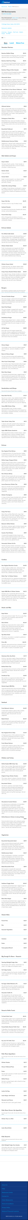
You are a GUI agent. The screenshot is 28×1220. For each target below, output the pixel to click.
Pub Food (15, 32)
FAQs (3, 1188)
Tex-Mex (8, 33)
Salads (21, 32)
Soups (3, 33)
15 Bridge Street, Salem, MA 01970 (11, 24)
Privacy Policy (6, 1207)
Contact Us (5, 1196)
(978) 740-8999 (7, 14)
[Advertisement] (14, 1171)
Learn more (15, 17)
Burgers (10, 32)
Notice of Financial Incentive (10, 1211)
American (4, 32)
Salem (10, 6)
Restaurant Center (7, 1192)
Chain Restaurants (7, 1200)
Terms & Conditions (8, 1203)
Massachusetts (5, 6)
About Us (4, 1185)
